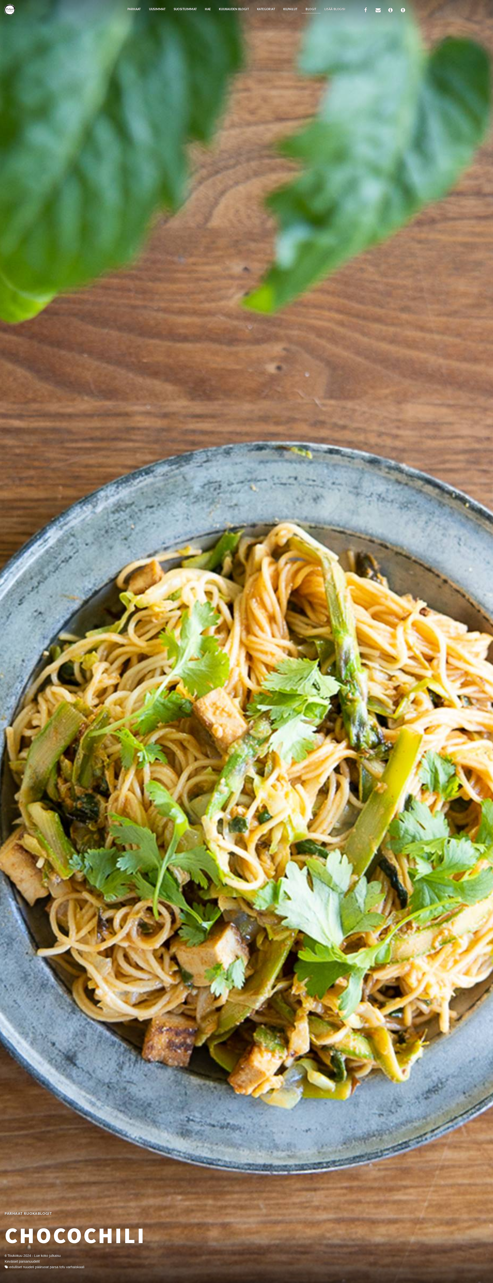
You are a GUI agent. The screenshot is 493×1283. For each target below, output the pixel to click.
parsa (54, 1267)
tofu (62, 1267)
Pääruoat (42, 1267)
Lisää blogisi (334, 9)
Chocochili (75, 1235)
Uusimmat (157, 9)
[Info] (390, 11)
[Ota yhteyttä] (378, 11)
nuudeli (28, 1267)
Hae (208, 9)
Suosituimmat (185, 9)
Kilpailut (290, 9)
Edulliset (15, 1267)
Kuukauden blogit (234, 9)
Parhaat (134, 9)
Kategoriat (266, 9)
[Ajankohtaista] (402, 11)
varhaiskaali (75, 1267)
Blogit (311, 9)
